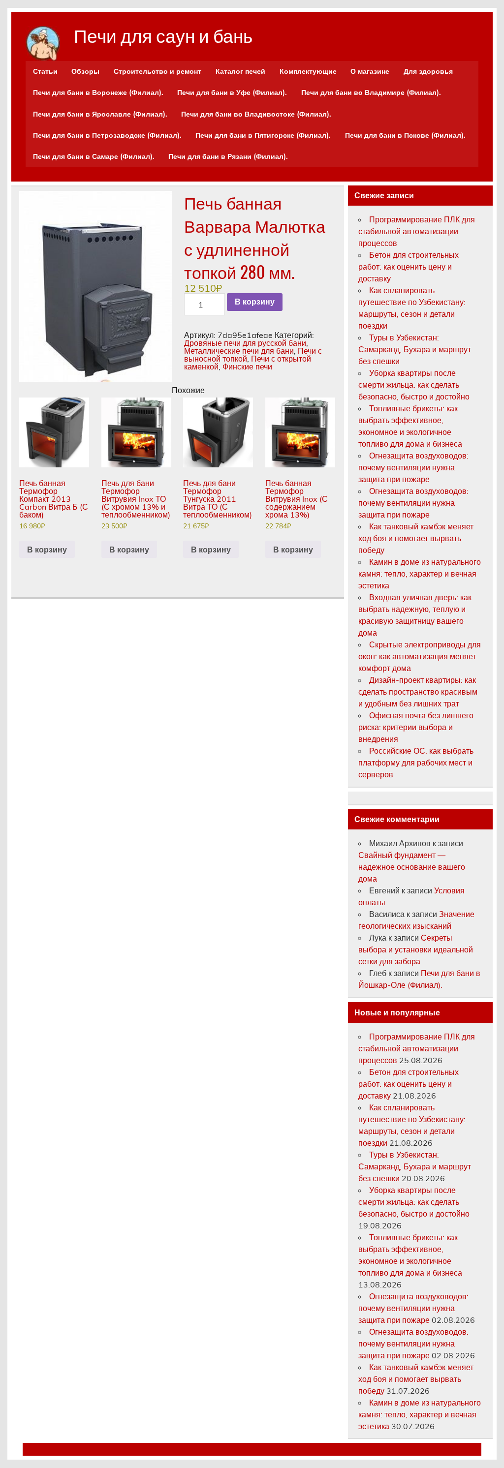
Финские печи (247, 366)
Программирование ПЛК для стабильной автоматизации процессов (416, 231)
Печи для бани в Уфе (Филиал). (232, 92)
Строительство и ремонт (157, 71)
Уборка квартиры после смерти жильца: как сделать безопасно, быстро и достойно (414, 384)
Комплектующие (308, 71)
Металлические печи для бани (239, 351)
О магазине (369, 71)
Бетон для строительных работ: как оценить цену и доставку (408, 266)
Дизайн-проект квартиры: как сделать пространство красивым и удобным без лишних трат (417, 691)
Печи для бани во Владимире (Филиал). (371, 92)
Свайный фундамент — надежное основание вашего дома (411, 867)
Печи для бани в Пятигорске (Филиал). (263, 135)
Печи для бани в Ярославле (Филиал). (100, 114)
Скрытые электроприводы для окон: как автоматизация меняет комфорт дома (419, 656)
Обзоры (85, 71)
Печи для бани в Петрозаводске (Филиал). (107, 135)
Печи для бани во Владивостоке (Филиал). (256, 114)
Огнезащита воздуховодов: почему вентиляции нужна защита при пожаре (413, 467)
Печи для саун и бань (163, 34)
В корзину (255, 302)
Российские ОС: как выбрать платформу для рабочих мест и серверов (415, 762)
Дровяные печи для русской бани (245, 343)
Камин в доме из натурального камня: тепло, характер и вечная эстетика (419, 573)
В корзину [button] (47, 549)
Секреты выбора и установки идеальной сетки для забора (415, 949)
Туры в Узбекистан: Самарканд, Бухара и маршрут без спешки (414, 349)
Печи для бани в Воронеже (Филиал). (98, 92)
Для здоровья (428, 71)
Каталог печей (240, 71)
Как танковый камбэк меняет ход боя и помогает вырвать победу (415, 538)
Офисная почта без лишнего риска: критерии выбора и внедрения (415, 727)
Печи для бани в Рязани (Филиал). (228, 156)
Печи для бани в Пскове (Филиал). (405, 135)
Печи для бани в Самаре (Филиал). (94, 156)
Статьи (45, 71)
